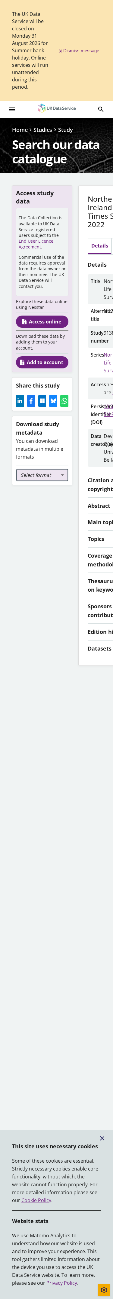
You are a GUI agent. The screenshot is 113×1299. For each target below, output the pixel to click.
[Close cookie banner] (102, 1138)
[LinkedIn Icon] (20, 401)
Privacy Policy (61, 1283)
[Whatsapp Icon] (64, 401)
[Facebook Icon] (31, 401)
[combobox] (42, 475)
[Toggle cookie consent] (104, 1290)
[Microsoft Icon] (42, 401)
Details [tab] (99, 245)
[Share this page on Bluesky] (53, 401)
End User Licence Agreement (36, 244)
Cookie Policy (36, 1200)
